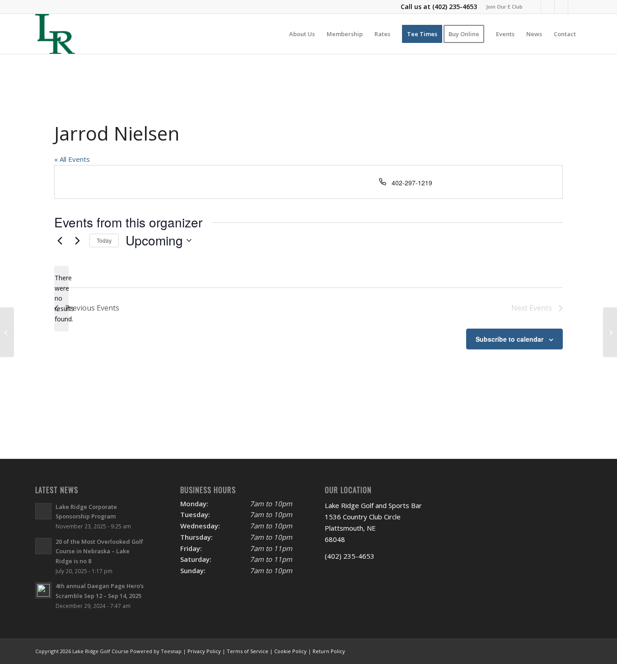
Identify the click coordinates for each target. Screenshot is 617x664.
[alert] (61, 298)
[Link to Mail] (561, 7)
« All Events (72, 159)
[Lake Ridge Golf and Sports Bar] (55, 34)
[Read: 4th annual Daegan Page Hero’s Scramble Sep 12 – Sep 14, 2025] (43, 590)
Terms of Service (247, 651)
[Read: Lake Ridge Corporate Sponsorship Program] (43, 511)
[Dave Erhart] (7, 332)
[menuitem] (502, 7)
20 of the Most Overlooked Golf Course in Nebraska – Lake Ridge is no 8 (99, 551)
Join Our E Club (504, 6)
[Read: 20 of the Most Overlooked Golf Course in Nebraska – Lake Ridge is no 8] (43, 546)
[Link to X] (547, 7)
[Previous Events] (59, 240)
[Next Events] (77, 240)
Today (104, 240)
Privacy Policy (204, 651)
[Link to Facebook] (534, 7)
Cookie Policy (290, 651)
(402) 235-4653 (454, 6)
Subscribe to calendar (509, 339)
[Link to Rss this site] (575, 7)
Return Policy (329, 651)
